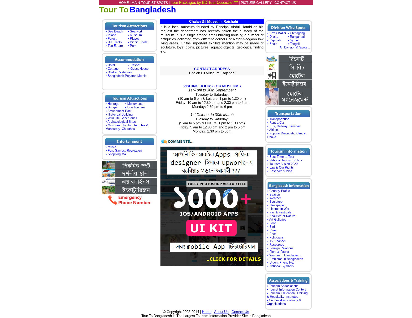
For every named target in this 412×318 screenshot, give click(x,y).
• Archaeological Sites (121, 121)
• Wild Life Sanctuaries (121, 118)
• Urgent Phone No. (280, 262)
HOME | (125, 3)
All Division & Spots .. (295, 47)
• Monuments (134, 104)
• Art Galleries (276, 219)
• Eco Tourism (135, 107)
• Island (111, 35)
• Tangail (294, 44)
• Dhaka (272, 36)
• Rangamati (296, 36)
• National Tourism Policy (284, 160)
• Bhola (272, 44)
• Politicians (275, 237)
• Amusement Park (119, 111)
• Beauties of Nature (281, 216)
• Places (133, 38)
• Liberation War (278, 209)
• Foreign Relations (280, 248)
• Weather (274, 198)
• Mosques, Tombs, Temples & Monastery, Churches (127, 127)
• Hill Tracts (114, 42)
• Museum (135, 35)
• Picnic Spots (138, 42)
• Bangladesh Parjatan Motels (126, 76)
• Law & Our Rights (280, 167)
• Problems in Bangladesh (285, 259)
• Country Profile (278, 191)
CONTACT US (285, 3)
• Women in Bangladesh (283, 255)
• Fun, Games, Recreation (124, 150)
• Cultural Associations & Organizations (284, 302)
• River (272, 230)
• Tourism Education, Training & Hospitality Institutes (287, 294)
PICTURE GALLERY (256, 3)
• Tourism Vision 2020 (282, 164)
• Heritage (112, 104)
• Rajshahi (274, 40)
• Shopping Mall (116, 154)
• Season (273, 194)
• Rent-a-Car (275, 122)
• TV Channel (276, 241)
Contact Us (240, 312)
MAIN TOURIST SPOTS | (151, 3)
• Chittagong (296, 33)
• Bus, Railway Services (284, 126)
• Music (111, 147)
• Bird (271, 226)
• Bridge (111, 107)
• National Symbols (280, 266)
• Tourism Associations (283, 286)
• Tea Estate (114, 46)
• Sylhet (293, 40)
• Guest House (138, 68)
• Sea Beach (114, 31)
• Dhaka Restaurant (119, 72)
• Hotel (110, 65)
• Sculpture (275, 201)
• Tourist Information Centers (286, 289)
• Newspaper (276, 205)
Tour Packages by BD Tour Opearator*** (204, 2)
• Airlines (273, 130)
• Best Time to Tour (280, 157)
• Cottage (112, 68)
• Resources (275, 244)
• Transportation (278, 119)
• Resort (133, 65)
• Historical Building (119, 114)
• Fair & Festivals (279, 212)
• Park (132, 46)
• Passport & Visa (279, 171)
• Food (271, 223)
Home (206, 312)
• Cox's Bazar (276, 33)
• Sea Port (135, 31)
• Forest (111, 38)
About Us (221, 312)
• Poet (271, 234)
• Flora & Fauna (278, 252)
